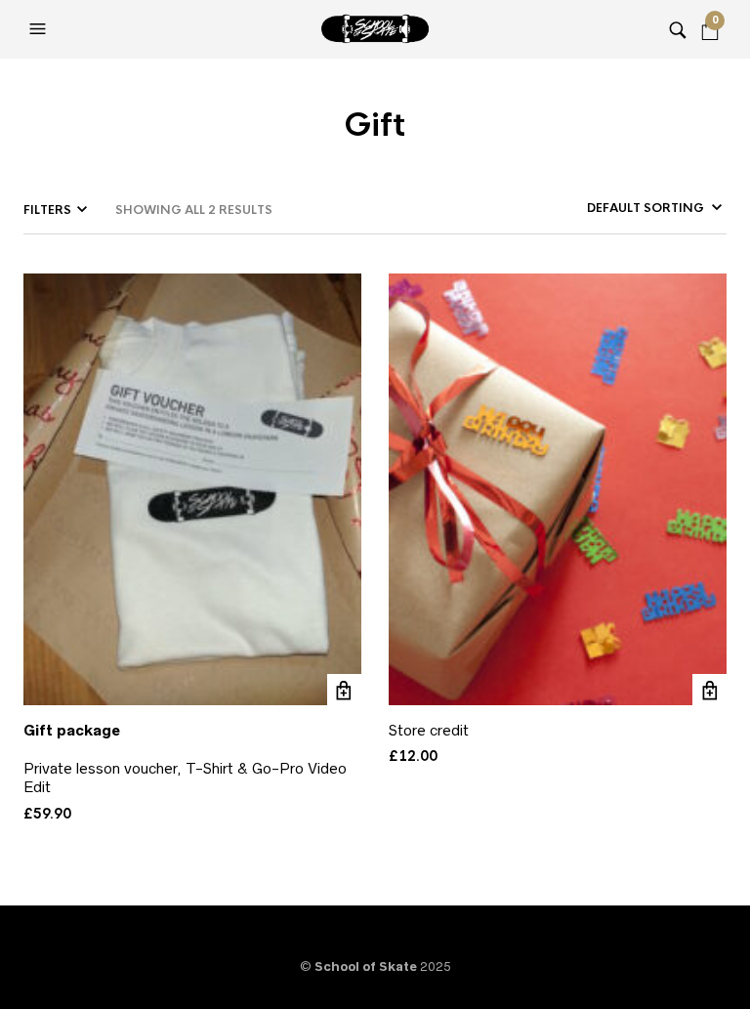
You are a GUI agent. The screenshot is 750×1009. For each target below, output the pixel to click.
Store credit (429, 730)
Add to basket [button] (344, 691)
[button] (40, 29)
